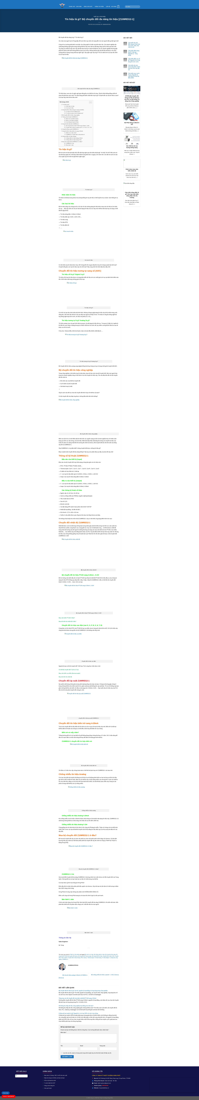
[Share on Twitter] (84, 950)
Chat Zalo (5, 1093)
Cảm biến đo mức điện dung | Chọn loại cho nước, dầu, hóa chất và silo (134, 45)
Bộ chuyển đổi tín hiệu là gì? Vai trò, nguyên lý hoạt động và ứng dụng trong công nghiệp (83, 990)
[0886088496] (139, 1)
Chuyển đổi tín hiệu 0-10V (108, 956)
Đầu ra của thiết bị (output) (72, 120)
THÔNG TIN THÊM (99, 6)
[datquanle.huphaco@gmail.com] (133, 1)
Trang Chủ (72, 6)
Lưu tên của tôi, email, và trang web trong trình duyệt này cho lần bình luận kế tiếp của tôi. (87, 1053)
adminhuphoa (107, 24)
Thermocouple (90, 957)
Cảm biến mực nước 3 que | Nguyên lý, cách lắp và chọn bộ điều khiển (134, 76)
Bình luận (63, 1032)
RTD (82, 957)
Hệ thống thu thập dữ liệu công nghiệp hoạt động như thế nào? (76, 1005)
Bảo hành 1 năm (70, 145)
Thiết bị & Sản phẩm (99, 16)
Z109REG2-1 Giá (70, 143)
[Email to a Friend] (85, 950)
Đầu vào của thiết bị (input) (72, 118)
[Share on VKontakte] (89, 950)
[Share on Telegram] (95, 950)
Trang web (102, 1045)
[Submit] (138, 6)
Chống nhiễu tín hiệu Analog (69, 136)
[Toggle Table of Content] (89, 102)
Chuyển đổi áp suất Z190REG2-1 (70, 129)
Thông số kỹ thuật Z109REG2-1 (70, 117)
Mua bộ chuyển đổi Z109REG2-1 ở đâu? (72, 141)
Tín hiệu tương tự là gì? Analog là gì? (74, 113)
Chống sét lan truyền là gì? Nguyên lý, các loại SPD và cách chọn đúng (78, 1013)
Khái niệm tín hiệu (70, 106)
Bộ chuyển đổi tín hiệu (97, 956)
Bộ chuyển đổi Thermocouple (84, 956)
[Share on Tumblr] (93, 950)
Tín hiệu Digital (105, 957)
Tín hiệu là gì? (65, 104)
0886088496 (105, 1085)
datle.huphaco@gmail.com (104, 1083)
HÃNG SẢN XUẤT (88, 6)
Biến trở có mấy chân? (71, 132)
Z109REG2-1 (65, 959)
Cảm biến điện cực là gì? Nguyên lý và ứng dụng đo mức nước (134, 60)
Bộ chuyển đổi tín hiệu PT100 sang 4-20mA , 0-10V (77, 125)
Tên (62, 1045)
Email (81, 1045)
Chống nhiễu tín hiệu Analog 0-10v (74, 139)
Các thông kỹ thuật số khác (72, 122)
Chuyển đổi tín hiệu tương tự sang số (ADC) (73, 109)
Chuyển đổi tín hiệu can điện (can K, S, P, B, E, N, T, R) (78, 127)
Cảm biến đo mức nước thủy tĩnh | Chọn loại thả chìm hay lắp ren (134, 67)
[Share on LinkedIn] (91, 950)
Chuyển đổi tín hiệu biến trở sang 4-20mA (72, 131)
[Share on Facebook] (82, 950)
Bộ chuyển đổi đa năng (110, 954)
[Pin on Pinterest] (87, 950)
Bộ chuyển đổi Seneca (72, 956)
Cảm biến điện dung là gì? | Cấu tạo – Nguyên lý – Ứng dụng (133, 53)
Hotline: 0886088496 (8, 1096)
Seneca (85, 957)
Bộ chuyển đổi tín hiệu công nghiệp (71, 115)
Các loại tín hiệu (69, 108)
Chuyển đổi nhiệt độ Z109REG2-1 (70, 124)
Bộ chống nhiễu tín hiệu (99, 954)
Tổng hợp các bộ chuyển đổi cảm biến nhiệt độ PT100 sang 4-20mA (77, 998)
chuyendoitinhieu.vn (104, 1088)
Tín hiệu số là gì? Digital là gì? (73, 111)
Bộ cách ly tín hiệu (89, 954)
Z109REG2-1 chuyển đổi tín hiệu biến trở (75, 134)
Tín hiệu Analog (97, 957)
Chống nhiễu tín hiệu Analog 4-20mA (74, 138)
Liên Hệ (108, 6)
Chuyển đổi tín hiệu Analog (74, 957)
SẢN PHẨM (78, 6)
